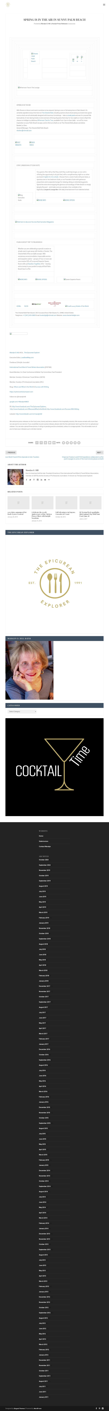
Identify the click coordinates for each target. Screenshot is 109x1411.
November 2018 (44, 928)
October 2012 (43, 1307)
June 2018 (42, 954)
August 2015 (43, 1128)
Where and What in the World (23, 387)
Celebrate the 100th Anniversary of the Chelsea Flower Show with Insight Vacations (42, 515)
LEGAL (19, 306)
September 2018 (44, 939)
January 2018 (43, 981)
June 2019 (42, 896)
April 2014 (42, 1213)
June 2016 (42, 1076)
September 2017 (44, 1002)
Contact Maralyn (45, 846)
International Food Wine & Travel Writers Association (27, 367)
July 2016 (42, 1070)
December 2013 (44, 1234)
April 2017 (42, 1028)
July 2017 (42, 1012)
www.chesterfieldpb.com (71, 315)
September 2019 (44, 881)
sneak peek (71, 115)
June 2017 (42, 1018)
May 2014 (42, 1207)
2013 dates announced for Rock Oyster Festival (17, 513)
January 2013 (43, 1292)
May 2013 (42, 1270)
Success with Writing (42, 387)
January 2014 (43, 1228)
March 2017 (43, 1033)
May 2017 (42, 1023)
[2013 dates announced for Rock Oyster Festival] (18, 502)
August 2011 (43, 1381)
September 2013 (44, 1249)
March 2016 (43, 1091)
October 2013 (43, 1244)
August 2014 (43, 1191)
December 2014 (44, 1170)
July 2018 (42, 949)
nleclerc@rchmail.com (24, 130)
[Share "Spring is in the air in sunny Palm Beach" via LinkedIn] (45, 443)
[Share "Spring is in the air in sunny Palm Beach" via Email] (50, 443)
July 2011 (42, 1386)
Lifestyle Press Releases (59, 24)
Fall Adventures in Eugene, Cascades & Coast (66, 513)
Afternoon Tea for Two (45, 120)
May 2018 (42, 960)
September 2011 (44, 1376)
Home (41, 836)
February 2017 (44, 1039)
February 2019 (44, 918)
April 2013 (42, 1276)
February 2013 (44, 1286)
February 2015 (44, 1160)
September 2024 (44, 865)
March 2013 (43, 1281)
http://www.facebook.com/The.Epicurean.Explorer (29, 406)
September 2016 (44, 1060)
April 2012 (42, 1339)
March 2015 (43, 1155)
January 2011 (43, 1397)
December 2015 (44, 1107)
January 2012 (43, 1355)
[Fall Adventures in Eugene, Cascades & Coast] (66, 502)
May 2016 (42, 1081)
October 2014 (43, 1181)
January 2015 (43, 1165)
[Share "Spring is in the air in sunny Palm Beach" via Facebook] (37, 443)
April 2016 (42, 1086)
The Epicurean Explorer (32, 352)
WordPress (37, 1408)
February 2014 (44, 1223)
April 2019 (42, 907)
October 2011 (43, 1371)
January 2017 (43, 1044)
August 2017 (43, 1007)
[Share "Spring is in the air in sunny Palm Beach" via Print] (54, 443)
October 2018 (43, 933)
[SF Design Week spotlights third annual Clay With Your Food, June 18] (90, 502)
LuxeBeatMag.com (27, 357)
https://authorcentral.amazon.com (21, 392)
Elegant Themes (19, 1408)
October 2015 (43, 1118)
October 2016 (43, 1055)
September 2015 (44, 1123)
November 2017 (44, 991)
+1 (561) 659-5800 (29, 315)
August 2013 (43, 1255)
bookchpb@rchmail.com (48, 315)
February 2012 (44, 1349)
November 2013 (44, 1239)
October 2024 (43, 860)
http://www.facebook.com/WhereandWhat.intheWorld (28, 409)
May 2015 (42, 1144)
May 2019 (42, 902)
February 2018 (44, 975)
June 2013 (42, 1265)
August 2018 (43, 944)
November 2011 (44, 1365)
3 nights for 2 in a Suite (51, 177)
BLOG (26, 306)
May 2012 (42, 1334)
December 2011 (44, 1360)
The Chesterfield (47, 113)
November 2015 (44, 1113)
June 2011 (42, 1392)
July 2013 (42, 1260)
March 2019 (43, 912)
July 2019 (42, 891)
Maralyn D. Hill (45, 24)
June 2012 (42, 1328)
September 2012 (44, 1313)
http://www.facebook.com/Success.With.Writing (63, 409)
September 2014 (44, 1186)
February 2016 (44, 1097)
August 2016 (43, 1065)
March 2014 (43, 1218)
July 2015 (42, 1134)
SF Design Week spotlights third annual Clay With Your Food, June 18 (90, 514)
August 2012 (43, 1318)
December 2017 (44, 986)
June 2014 (42, 1202)
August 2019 (43, 886)
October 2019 (43, 875)
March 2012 (43, 1344)
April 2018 (42, 965)
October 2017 (43, 997)
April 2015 (42, 1149)
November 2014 (44, 1176)
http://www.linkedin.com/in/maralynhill (29, 414)
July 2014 (42, 1197)
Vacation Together (34, 264)
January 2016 (43, 1102)
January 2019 (43, 923)
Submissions (43, 841)
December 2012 (44, 1297)
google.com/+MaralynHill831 (19, 402)
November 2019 (44, 870)
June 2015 (42, 1139)
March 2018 (43, 970)
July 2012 (42, 1323)
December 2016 (44, 1049)
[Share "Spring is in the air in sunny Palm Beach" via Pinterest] (41, 443)
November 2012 (44, 1302)
